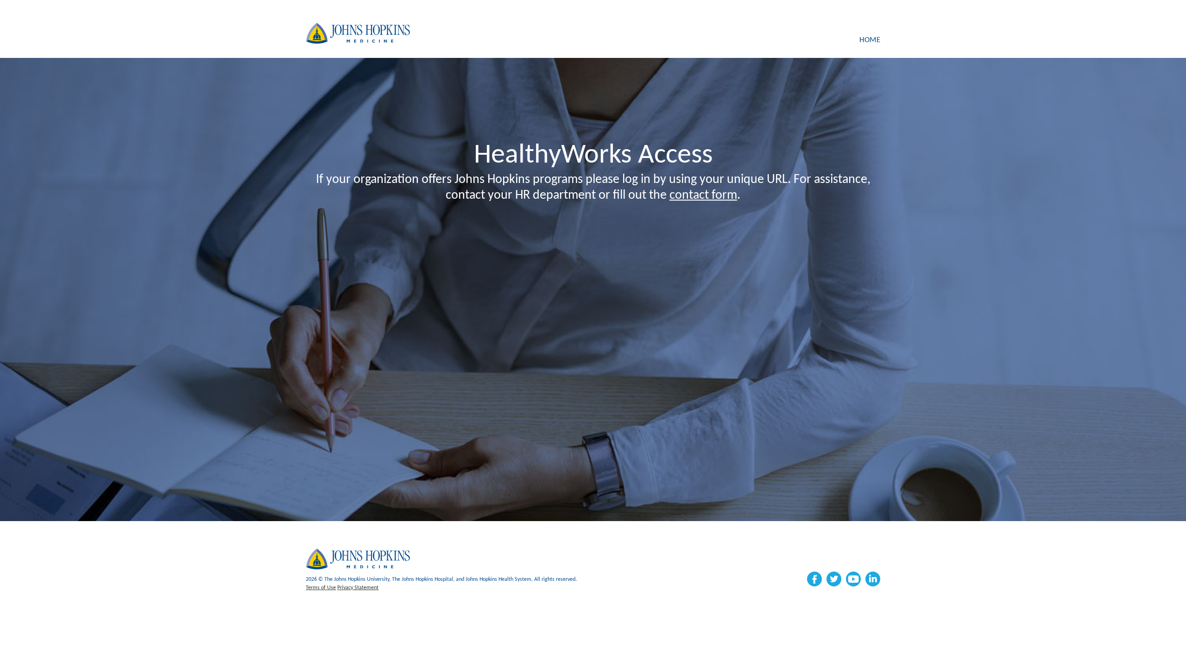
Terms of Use (321, 588)
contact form (703, 195)
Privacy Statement (358, 588)
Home (869, 40)
